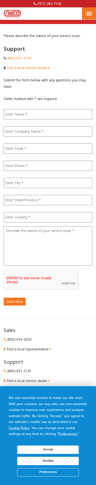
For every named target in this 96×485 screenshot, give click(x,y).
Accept (48, 449)
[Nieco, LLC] (12, 13)
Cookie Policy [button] (19, 428)
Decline (48, 460)
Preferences (48, 472)
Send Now (14, 301)
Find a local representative (28, 349)
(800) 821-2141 (19, 58)
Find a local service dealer (27, 67)
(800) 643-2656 (19, 339)
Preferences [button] (67, 434)
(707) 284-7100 (48, 3)
